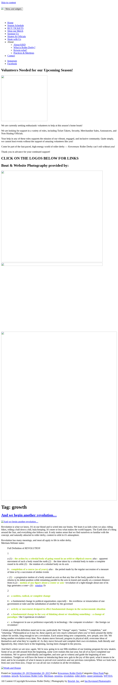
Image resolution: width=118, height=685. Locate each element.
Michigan (48, 676)
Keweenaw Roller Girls (31, 676)
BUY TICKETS (15, 28)
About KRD (20, 44)
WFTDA (108, 676)
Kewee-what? (20, 50)
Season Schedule (15, 25)
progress (58, 676)
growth (15, 676)
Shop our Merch (15, 31)
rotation (39, 585)
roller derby (80, 676)
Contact (11, 55)
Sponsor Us (13, 33)
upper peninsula (94, 676)
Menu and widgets (14, 9)
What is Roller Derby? (24, 47)
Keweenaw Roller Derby (70, 673)
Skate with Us (14, 39)
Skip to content (8, 2)
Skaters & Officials (16, 36)
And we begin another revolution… (29, 515)
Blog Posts (98, 673)
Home (10, 22)
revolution (69, 676)
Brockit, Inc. (74, 681)
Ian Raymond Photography (98, 681)
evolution (5, 676)
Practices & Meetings (24, 53)
